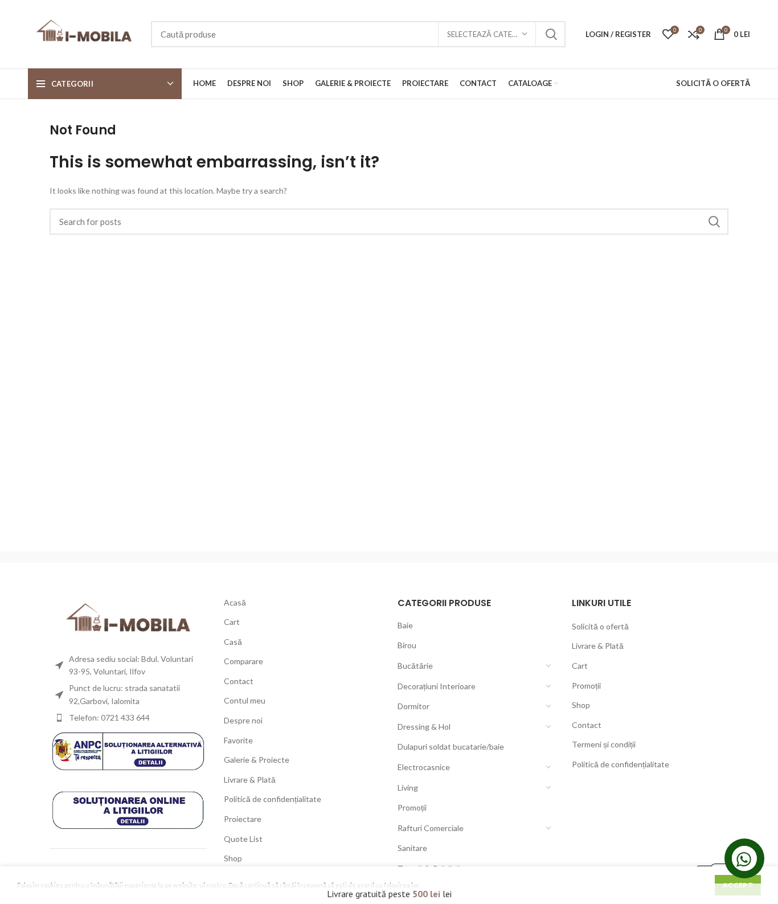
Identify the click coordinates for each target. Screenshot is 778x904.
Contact (238, 681)
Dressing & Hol (424, 726)
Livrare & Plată (250, 779)
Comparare (243, 661)
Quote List (243, 839)
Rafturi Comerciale (431, 828)
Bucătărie (415, 665)
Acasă (235, 602)
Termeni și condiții (604, 744)
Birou (407, 645)
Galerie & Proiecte (256, 759)
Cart (232, 622)
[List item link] (128, 717)
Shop (233, 858)
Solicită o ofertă (600, 626)
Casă (233, 642)
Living (408, 787)
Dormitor (413, 706)
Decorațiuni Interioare (437, 686)
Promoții (412, 807)
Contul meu (244, 700)
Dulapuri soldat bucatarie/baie (451, 746)
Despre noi (243, 720)
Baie (405, 625)
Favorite (238, 740)
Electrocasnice (424, 767)
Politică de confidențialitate (272, 799)
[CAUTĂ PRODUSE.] (550, 34)
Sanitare (412, 848)
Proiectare (242, 819)
